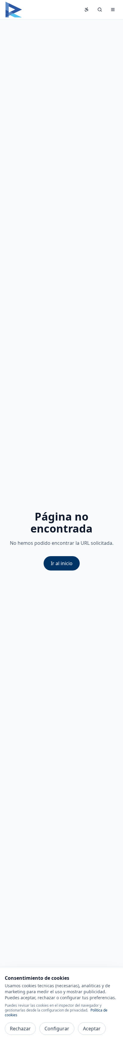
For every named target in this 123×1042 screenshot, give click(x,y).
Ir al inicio (62, 563)
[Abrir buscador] (99, 9)
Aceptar (92, 1028)
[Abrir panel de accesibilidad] (86, 9)
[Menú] (112, 9)
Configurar (56, 1028)
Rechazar (20, 1028)
